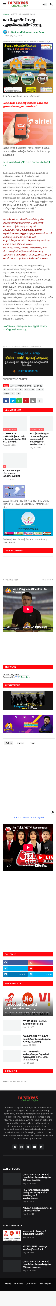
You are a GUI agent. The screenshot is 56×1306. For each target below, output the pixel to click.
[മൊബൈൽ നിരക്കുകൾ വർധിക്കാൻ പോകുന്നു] (12, 1235)
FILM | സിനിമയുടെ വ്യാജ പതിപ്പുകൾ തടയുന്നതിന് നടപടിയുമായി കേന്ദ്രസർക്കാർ (39, 439)
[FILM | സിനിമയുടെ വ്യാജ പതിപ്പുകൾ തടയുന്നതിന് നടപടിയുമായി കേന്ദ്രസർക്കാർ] (12, 1194)
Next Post (46, 579)
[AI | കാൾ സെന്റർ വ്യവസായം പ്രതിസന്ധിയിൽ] (12, 1212)
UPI (18, 393)
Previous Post (11, 579)
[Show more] (40, 400)
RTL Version (45, 1283)
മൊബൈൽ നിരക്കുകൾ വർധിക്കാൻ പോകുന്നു (34, 1232)
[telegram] (41, 1146)
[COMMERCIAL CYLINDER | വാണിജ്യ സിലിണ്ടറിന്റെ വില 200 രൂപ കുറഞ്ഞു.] (12, 1040)
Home (6, 14)
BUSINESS (8, 389)
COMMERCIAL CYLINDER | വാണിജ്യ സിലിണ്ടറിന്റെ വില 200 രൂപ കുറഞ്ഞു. (14, 437)
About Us (18, 1283)
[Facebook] (6, 400)
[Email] (33, 400)
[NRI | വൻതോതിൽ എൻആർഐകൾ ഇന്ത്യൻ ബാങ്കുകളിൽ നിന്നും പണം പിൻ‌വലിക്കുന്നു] (12, 1056)
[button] (4, 4)
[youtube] (40, 968)
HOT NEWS (29, 389)
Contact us (31, 1283)
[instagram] (40, 962)
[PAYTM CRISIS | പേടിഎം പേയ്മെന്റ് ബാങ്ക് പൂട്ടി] (12, 1025)
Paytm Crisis (9, 393)
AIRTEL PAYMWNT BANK (23, 14)
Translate (25, 677)
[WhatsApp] (19, 400)
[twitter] (15, 968)
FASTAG (18, 389)
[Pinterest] (26, 400)
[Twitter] (13, 400)
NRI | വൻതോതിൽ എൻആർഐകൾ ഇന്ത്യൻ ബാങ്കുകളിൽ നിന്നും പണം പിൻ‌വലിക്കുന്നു (36, 1055)
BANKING (38, 386)
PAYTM (40, 389)
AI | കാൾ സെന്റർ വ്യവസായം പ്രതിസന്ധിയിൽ (11, 473)
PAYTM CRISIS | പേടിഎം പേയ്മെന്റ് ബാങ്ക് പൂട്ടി (35, 1022)
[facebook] (15, 962)
